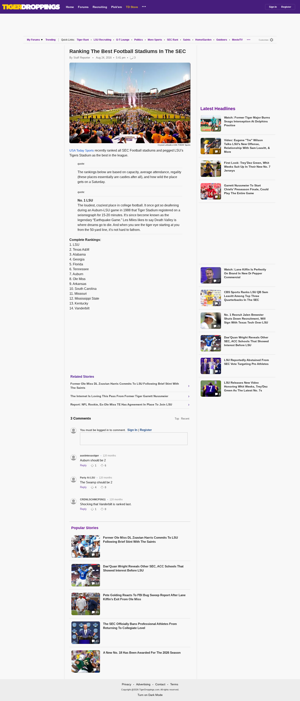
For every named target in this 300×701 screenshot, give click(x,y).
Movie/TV (237, 39)
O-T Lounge (122, 39)
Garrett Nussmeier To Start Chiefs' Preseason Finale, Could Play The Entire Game (246, 189)
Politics (138, 39)
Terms (174, 684)
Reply (83, 465)
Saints (186, 39)
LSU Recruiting (102, 39)
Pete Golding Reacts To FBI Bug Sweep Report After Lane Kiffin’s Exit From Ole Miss (144, 597)
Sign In (273, 7)
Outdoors (221, 39)
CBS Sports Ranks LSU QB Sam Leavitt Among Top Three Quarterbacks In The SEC (246, 295)
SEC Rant (172, 39)
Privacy (126, 684)
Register (286, 7)
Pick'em (116, 7)
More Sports (155, 39)
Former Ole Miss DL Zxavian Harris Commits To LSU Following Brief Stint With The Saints (140, 539)
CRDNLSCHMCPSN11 (93, 499)
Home (70, 7)
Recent (185, 418)
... (144, 6)
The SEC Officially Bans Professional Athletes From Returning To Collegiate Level (140, 626)
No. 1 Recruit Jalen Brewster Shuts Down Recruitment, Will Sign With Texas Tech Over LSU (246, 318)
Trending (51, 39)
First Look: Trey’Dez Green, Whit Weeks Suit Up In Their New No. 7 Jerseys (247, 166)
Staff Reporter (81, 57)
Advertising (143, 684)
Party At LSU (87, 477)
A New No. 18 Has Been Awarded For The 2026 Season (142, 652)
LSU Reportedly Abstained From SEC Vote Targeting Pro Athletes (246, 361)
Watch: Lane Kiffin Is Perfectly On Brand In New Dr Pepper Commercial (245, 273)
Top (177, 418)
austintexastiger (89, 455)
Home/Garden (203, 39)
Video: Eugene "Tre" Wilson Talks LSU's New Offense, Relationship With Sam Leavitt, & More (247, 145)
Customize (264, 40)
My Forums (33, 39)
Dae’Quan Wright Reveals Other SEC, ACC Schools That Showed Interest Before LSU (143, 568)
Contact (160, 684)
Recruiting (100, 7)
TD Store (132, 7)
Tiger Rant (83, 39)
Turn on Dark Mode (150, 695)
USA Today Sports (81, 150)
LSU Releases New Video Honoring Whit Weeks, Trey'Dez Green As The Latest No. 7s (246, 386)
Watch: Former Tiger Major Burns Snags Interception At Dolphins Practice (247, 121)
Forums (83, 7)
